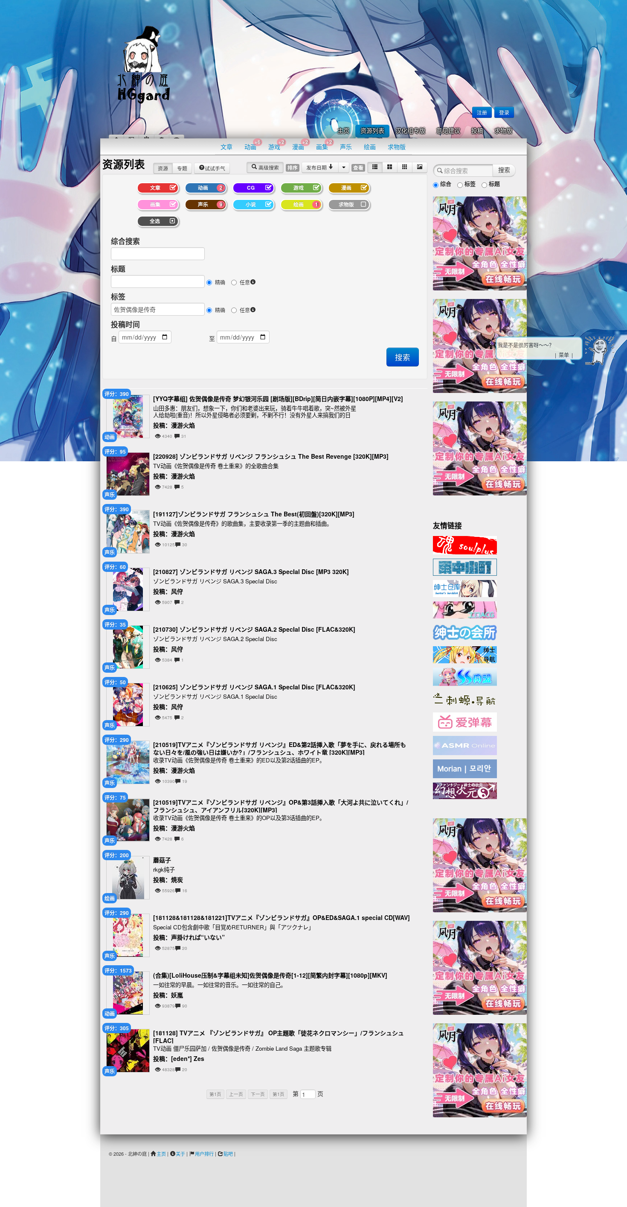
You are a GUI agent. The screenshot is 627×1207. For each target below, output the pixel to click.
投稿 (477, 131)
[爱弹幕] (465, 721)
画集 (324, 144)
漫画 (300, 144)
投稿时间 (125, 324)
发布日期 (317, 167)
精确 (220, 282)
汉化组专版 (410, 131)
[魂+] (465, 544)
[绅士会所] (465, 631)
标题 (118, 268)
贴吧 (228, 1153)
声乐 (346, 146)
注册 (482, 112)
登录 (504, 112)
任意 (245, 282)
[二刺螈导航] (465, 698)
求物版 (503, 131)
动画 (252, 144)
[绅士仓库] (465, 587)
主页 (343, 131)
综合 (444, 183)
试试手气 (215, 168)
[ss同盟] (465, 675)
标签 (118, 296)
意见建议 (448, 131)
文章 (226, 146)
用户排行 (204, 1153)
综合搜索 (125, 241)
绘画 (370, 146)
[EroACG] (465, 609)
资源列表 (372, 131)
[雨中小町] (465, 566)
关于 (180, 1153)
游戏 (276, 144)
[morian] (465, 768)
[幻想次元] (465, 789)
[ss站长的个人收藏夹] (465, 654)
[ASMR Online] (465, 745)
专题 (182, 168)
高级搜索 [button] (268, 167)
